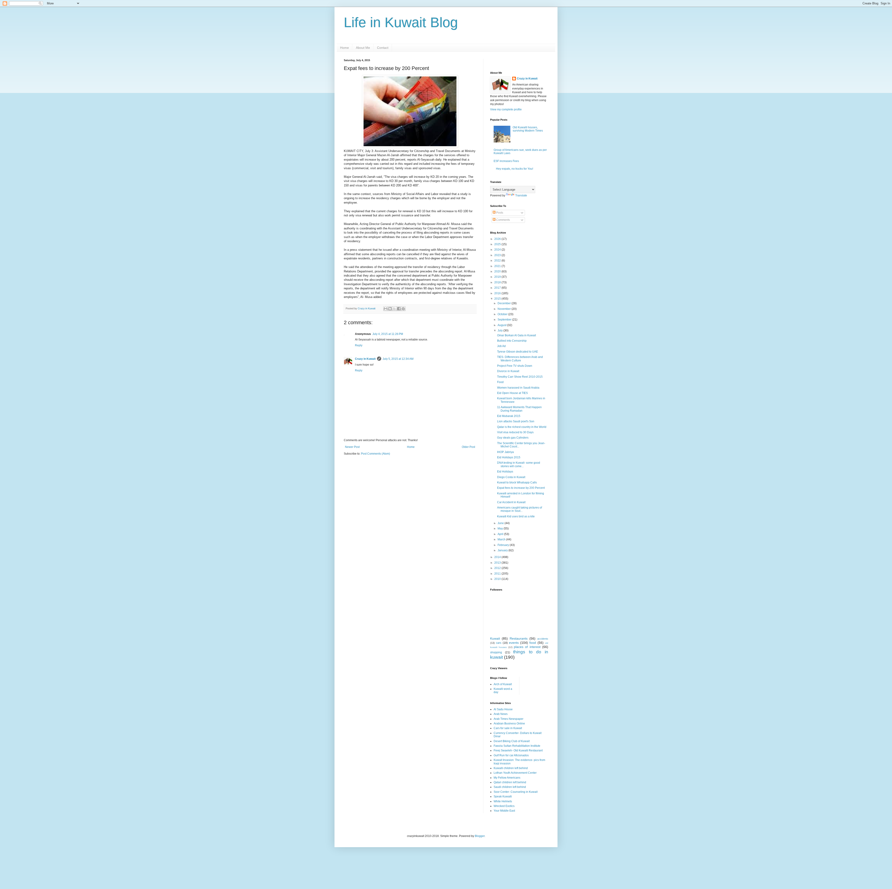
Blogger (480, 836)
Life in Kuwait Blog (401, 22)
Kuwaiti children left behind (511, 768)
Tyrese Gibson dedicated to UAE (517, 351)
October (503, 314)
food (532, 642)
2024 (498, 249)
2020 (498, 271)
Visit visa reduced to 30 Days (515, 432)
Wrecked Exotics (504, 806)
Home (344, 48)
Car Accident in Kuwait (511, 502)
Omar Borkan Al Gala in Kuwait (516, 335)
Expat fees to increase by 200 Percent (521, 487)
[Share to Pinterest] (403, 308)
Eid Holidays (505, 471)
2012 (498, 568)
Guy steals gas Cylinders (512, 437)
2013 (498, 562)
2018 (498, 282)
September (505, 319)
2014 (498, 557)
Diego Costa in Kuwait (511, 477)
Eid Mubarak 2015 (508, 416)
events (514, 642)
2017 (498, 287)
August (502, 325)
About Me (363, 48)
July (500, 330)
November (505, 309)
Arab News (501, 714)
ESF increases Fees (506, 161)
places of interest (527, 647)
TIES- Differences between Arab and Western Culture (520, 358)
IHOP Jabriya (505, 452)
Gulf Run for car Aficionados (511, 755)
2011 (498, 573)
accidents (542, 638)
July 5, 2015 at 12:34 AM (398, 358)
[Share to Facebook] (399, 308)
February (504, 545)
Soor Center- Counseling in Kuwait (516, 791)
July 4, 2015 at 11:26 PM (387, 334)
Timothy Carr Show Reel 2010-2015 (520, 376)
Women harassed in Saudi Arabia (518, 387)
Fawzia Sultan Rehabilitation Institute (517, 745)
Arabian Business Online (509, 723)
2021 (498, 266)
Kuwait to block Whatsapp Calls (517, 482)
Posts (499, 212)
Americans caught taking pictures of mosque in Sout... (519, 509)
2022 (498, 260)
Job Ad (501, 346)
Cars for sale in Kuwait (508, 728)
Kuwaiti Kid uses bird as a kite (516, 516)
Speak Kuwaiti (503, 796)
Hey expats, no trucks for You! (514, 168)
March (502, 539)
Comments (502, 219)
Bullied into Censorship (512, 340)
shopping (496, 652)
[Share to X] (394, 308)
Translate (521, 195)
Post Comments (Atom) (375, 453)
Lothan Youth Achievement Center (515, 772)
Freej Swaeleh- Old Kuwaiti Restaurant (518, 750)
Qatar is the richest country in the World (521, 427)
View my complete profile (506, 109)
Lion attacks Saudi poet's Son (515, 421)
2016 (498, 293)
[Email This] (385, 308)
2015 (498, 298)
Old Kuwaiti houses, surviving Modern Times (528, 129)
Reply (358, 345)
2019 (498, 276)
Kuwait (495, 638)
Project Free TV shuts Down (514, 365)
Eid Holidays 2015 (508, 457)
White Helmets (503, 801)
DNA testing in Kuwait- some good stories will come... (518, 464)
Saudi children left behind (510, 787)
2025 (498, 244)
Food (500, 382)
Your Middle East (504, 810)
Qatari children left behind (510, 782)
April (501, 534)
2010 (498, 579)
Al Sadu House (503, 709)
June (501, 523)
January (503, 550)
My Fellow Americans (507, 777)
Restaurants (519, 638)
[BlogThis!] (390, 308)
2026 (498, 239)
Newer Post (352, 447)
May (501, 528)
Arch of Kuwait (503, 684)
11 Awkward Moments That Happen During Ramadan (519, 409)
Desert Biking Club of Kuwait (512, 741)
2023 (498, 255)
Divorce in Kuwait (508, 371)
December (505, 303)
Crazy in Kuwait (365, 358)
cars (498, 642)
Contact (382, 48)
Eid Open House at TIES (512, 393)
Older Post (468, 447)
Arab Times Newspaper (508, 718)
